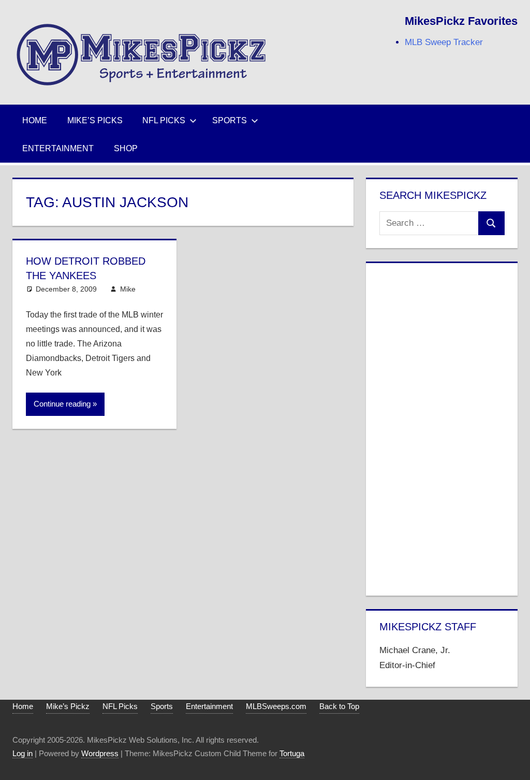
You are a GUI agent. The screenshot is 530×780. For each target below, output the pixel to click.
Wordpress (100, 753)
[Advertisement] (442, 427)
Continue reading (62, 403)
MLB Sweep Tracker (444, 42)
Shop (126, 148)
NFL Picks (163, 120)
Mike (128, 289)
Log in (22, 753)
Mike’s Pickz (68, 706)
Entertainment (58, 148)
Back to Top (339, 706)
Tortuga (291, 753)
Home (34, 120)
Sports (229, 120)
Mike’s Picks (95, 120)
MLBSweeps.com (276, 706)
